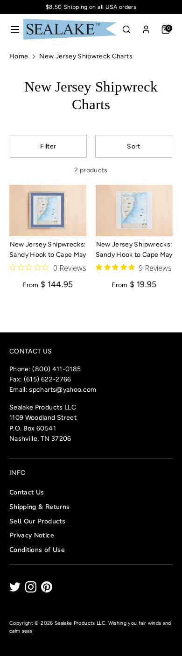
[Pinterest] (46, 587)
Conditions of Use (37, 549)
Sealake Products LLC (80, 623)
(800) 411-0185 (56, 369)
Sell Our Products (37, 521)
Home (18, 56)
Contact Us (26, 492)
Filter (48, 146)
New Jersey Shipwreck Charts (85, 56)
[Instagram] (30, 587)
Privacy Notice (31, 535)
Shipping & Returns (39, 506)
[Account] (146, 27)
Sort (133, 146)
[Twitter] (15, 587)
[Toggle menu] (12, 29)
